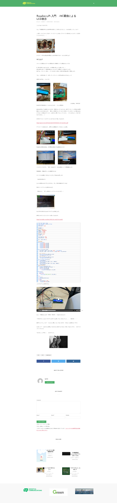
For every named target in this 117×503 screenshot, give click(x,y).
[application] (58, 299)
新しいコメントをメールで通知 (44, 424)
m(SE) (75, 471)
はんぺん (50, 453)
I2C (38, 355)
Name (38, 415)
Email (52, 415)
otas (49, 471)
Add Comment (56, 21)
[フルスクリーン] (83, 310)
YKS (73, 457)
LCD (42, 355)
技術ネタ (43, 21)
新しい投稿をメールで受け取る (44, 426)
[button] (58, 299)
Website (67, 415)
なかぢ (39, 21)
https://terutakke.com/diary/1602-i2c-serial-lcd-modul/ (50, 219)
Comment (39, 400)
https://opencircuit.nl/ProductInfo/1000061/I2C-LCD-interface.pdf (52, 122)
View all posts (50, 382)
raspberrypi (48, 355)
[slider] (57, 310)
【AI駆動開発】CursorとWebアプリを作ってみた (75, 454)
